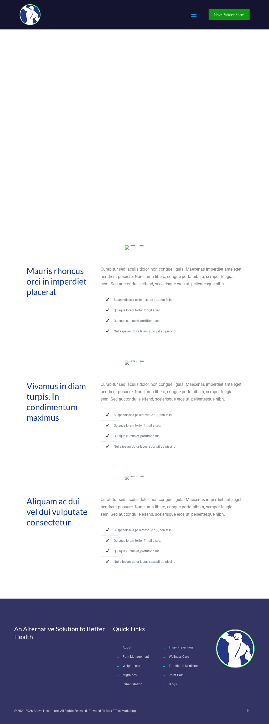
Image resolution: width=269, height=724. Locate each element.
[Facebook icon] (248, 710)
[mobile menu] (193, 14)
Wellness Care (179, 657)
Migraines (130, 675)
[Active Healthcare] (30, 14)
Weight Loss (131, 666)
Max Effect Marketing (121, 711)
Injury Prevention (181, 647)
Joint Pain (176, 675)
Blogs (173, 684)
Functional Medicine (183, 666)
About (127, 647)
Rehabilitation (132, 684)
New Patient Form (229, 14)
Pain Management (136, 657)
